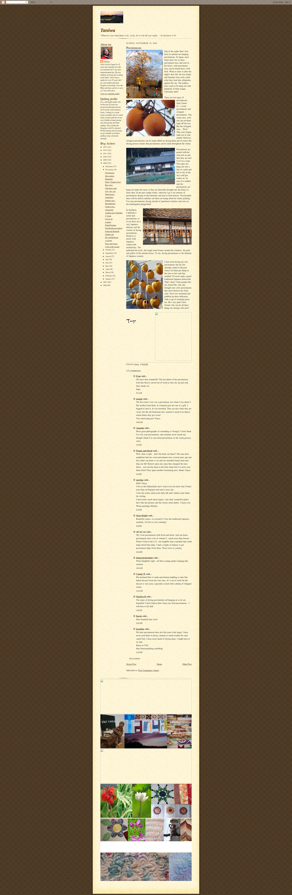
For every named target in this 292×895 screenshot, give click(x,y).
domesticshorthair (144, 557)
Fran (138, 376)
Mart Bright (142, 515)
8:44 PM (139, 509)
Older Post (187, 664)
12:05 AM (139, 568)
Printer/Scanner (110, 225)
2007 (105, 282)
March (108, 272)
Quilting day (109, 234)
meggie (139, 398)
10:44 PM (139, 552)
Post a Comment (134, 658)
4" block (108, 216)
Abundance (109, 197)
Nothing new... (110, 200)
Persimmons (109, 173)
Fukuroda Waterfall (112, 231)
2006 (105, 285)
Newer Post (131, 664)
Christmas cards (111, 188)
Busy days (109, 185)
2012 (105, 150)
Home (159, 664)
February (108, 275)
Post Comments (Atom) (148, 670)
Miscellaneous (110, 203)
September (109, 253)
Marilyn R (141, 596)
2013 (105, 147)
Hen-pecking (109, 176)
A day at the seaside (112, 246)
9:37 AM (139, 393)
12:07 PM (139, 623)
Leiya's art (109, 219)
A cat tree (108, 240)
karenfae (140, 628)
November (109, 169)
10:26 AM (139, 422)
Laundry (108, 222)
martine (139, 479)
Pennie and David (144, 450)
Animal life (109, 210)
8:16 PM (139, 474)
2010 (105, 156)
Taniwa (107, 30)
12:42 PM (139, 652)
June (107, 262)
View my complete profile (109, 93)
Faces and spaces (111, 243)
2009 (105, 160)
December (109, 166)
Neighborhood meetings (114, 228)
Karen (139, 616)
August (108, 256)
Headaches (109, 179)
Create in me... (110, 206)
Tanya (106, 61)
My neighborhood (111, 237)
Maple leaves (110, 194)
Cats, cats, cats (110, 191)
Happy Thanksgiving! (113, 182)
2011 (105, 153)
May (107, 266)
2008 (105, 163)
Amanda (140, 428)
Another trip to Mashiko (114, 213)
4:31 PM (139, 444)
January (108, 279)
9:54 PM (139, 526)
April (107, 269)
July (107, 259)
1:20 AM (139, 610)
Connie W (140, 574)
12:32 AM (139, 590)
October (108, 249)
